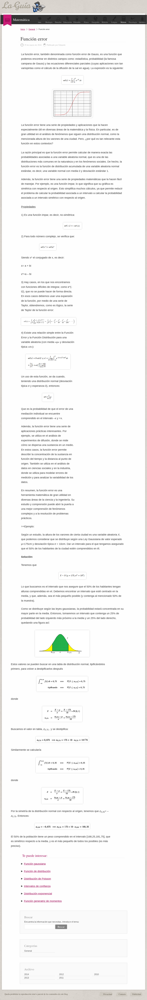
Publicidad (136, 994)
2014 (26, 974)
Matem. (123, 22)
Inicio (23, 29)
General (32, 29)
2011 (61, 978)
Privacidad (107, 994)
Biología (49, 22)
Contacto (122, 994)
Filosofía (77, 22)
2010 (96, 974)
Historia (105, 22)
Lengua (114, 22)
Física (86, 22)
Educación (67, 22)
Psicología (133, 22)
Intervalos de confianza (37, 886)
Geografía (95, 22)
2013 (26, 978)
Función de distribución (37, 871)
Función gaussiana (35, 863)
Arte (39, 22)
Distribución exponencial (38, 893)
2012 (61, 974)
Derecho (58, 22)
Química (142, 22)
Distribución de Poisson (37, 878)
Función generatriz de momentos (43, 901)
